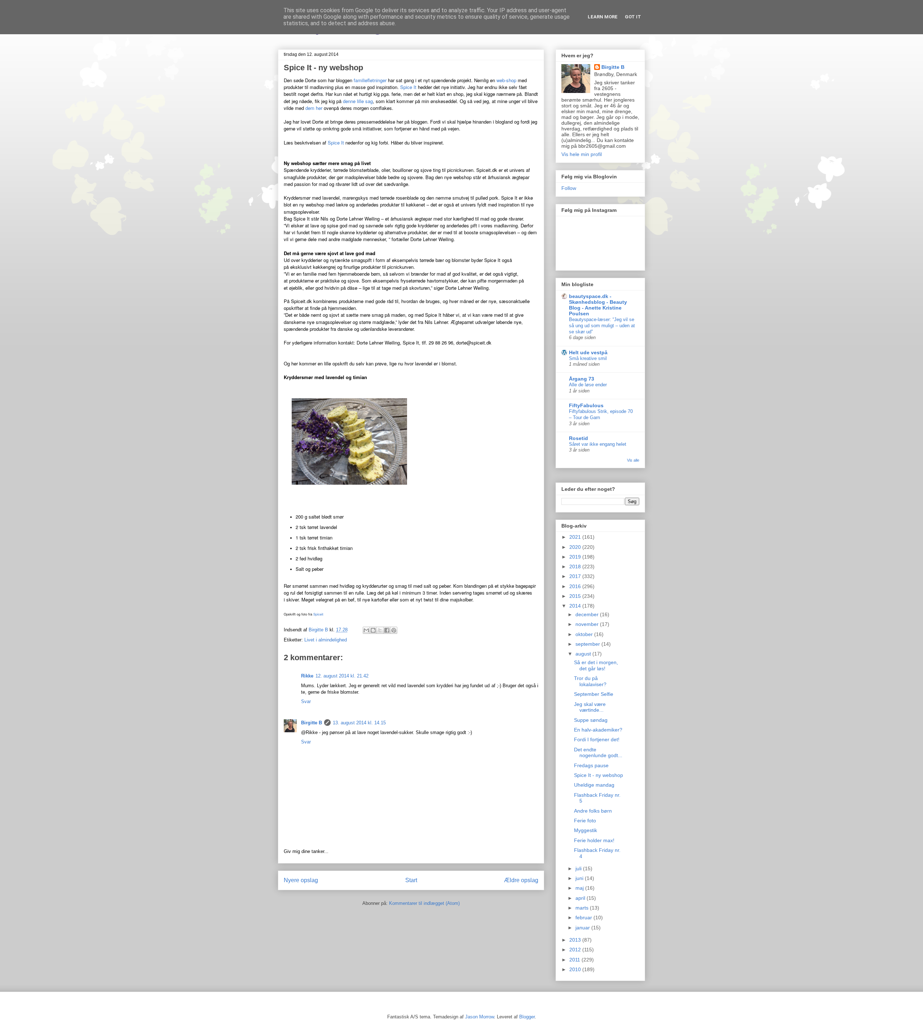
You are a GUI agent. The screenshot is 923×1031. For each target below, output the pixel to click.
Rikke (307, 676)
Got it (633, 16)
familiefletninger (370, 80)
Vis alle (633, 460)
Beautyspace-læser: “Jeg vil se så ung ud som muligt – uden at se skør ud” (602, 326)
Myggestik (585, 830)
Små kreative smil (588, 358)
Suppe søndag (591, 720)
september (588, 644)
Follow (568, 188)
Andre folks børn (593, 811)
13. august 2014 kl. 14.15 (359, 722)
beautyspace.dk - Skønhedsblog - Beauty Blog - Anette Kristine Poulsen (598, 304)
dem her (313, 108)
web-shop (506, 80)
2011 (575, 960)
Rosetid (578, 438)
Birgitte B (311, 722)
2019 (575, 557)
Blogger (527, 1016)
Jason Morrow (479, 1016)
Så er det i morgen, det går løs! (596, 665)
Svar (306, 701)
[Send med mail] (366, 630)
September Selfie (593, 694)
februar (584, 917)
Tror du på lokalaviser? (590, 681)
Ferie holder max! (594, 840)
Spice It (408, 87)
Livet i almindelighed (325, 640)
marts (582, 908)
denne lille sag (358, 101)
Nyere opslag (301, 880)
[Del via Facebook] (386, 630)
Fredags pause (591, 765)
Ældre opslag (521, 880)
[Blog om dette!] (373, 630)
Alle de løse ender (588, 384)
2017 (575, 576)
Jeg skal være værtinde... (590, 707)
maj (580, 888)
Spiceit (318, 614)
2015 (575, 596)
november (587, 624)
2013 (575, 940)
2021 (575, 537)
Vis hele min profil (581, 154)
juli (579, 868)
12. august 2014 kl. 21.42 (341, 676)
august (583, 654)
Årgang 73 (581, 379)
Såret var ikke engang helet (597, 444)
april (581, 898)
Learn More (603, 16)
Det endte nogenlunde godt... (598, 753)
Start (411, 880)
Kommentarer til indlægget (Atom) (424, 903)
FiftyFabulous (586, 405)
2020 (575, 547)
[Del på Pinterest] (393, 630)
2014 (575, 606)
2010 (575, 969)
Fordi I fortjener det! (596, 739)
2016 (575, 586)
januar (583, 927)
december (587, 614)
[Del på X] (380, 630)
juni (580, 878)
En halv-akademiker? (598, 730)
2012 (575, 949)
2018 (575, 566)
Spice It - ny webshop (598, 775)
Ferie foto (585, 820)
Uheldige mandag (594, 785)
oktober (584, 634)
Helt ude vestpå (588, 352)
